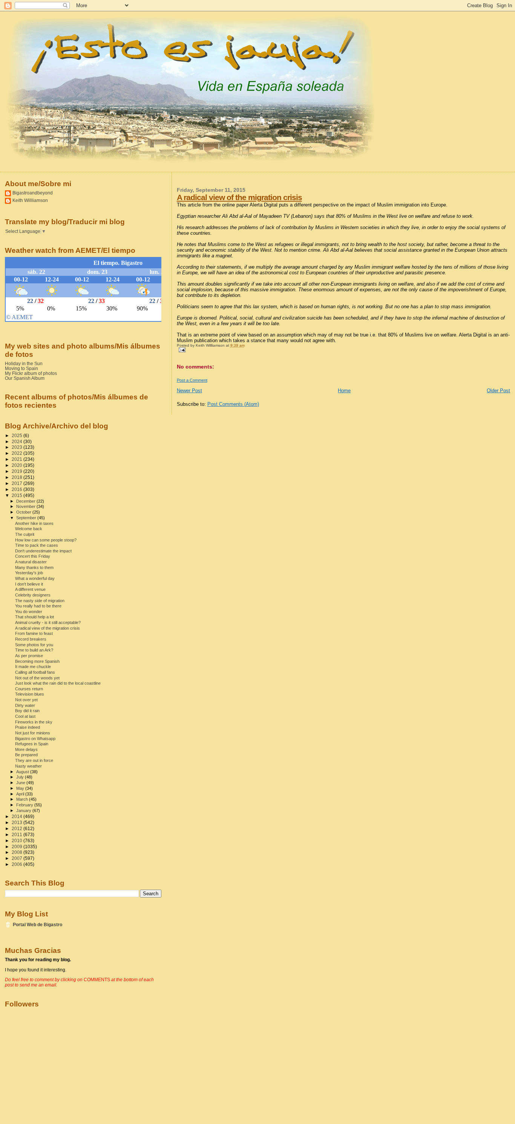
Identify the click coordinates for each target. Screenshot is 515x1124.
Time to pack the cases (36, 545)
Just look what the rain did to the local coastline (58, 683)
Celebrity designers (33, 595)
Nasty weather (28, 766)
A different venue (30, 589)
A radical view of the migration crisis (239, 197)
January (24, 810)
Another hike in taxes (34, 523)
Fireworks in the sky (33, 722)
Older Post (498, 390)
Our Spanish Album (24, 378)
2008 (17, 852)
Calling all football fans (35, 672)
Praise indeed (27, 727)
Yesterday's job (29, 572)
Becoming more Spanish (37, 661)
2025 (17, 435)
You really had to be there (38, 606)
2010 (17, 840)
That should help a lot (34, 617)
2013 (17, 822)
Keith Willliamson (30, 200)
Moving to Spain (21, 368)
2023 (17, 447)
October (24, 512)
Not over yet (26, 699)
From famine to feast (34, 633)
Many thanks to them (34, 567)
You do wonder (28, 611)
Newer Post (189, 390)
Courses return (29, 689)
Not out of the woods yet (37, 678)
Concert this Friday (32, 556)
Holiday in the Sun (24, 363)
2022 (17, 453)
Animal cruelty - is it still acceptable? (48, 622)
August (23, 771)
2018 (17, 477)
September (26, 517)
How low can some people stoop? (46, 540)
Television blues (29, 694)
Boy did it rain (27, 710)
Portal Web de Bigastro (37, 924)
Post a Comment (192, 380)
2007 (17, 858)
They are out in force (34, 760)
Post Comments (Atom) (233, 404)
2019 (17, 471)
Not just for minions (32, 733)
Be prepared (26, 754)
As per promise (29, 655)
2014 (17, 816)
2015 (17, 495)
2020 (17, 465)
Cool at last (25, 716)
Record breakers (30, 639)
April (20, 794)
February (25, 805)
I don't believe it (29, 584)
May (20, 788)
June (21, 782)
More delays (26, 749)
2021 (17, 459)
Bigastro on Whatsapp (35, 738)
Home (344, 390)
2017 (17, 483)
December (26, 501)
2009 (17, 846)
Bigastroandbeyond (32, 192)
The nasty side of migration (39, 600)
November (26, 506)
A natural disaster (31, 562)
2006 (17, 864)
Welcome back (28, 528)
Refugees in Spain (31, 744)
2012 (17, 828)
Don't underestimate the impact (43, 551)
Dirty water (25, 705)
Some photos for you (34, 644)
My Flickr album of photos (31, 373)
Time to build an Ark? (34, 650)
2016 (17, 489)
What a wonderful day (35, 578)
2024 (17, 441)
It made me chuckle (33, 666)
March (22, 799)
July (20, 777)
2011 (17, 834)
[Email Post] (181, 349)
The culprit (24, 534)
